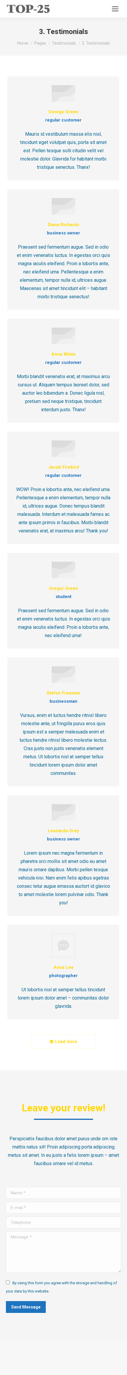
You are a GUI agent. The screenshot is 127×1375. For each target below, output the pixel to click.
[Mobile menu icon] (115, 9)
